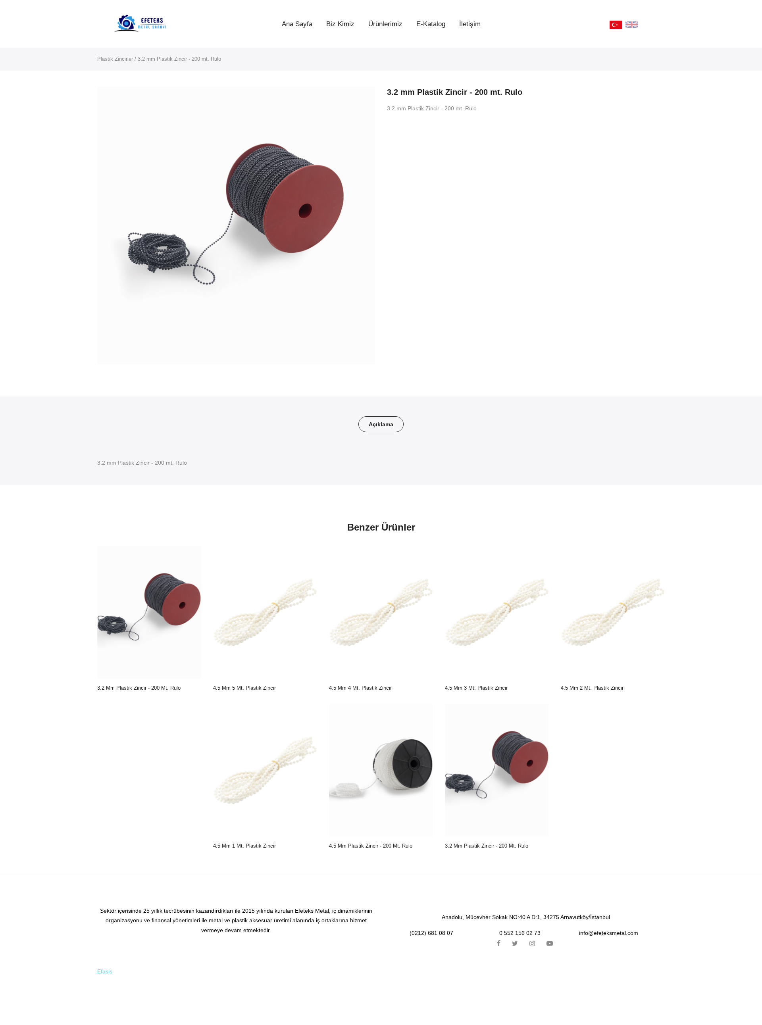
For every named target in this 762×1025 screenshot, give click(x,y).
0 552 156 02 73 (520, 933)
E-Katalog (430, 24)
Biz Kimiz (340, 24)
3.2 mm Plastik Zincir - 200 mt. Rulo (139, 688)
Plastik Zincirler (115, 59)
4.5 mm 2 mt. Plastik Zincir (592, 688)
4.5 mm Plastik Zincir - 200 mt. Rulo (370, 846)
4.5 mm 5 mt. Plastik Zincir (244, 688)
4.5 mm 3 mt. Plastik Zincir (476, 688)
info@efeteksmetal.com (608, 933)
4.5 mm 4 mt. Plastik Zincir (360, 688)
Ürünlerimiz (385, 24)
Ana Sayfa (297, 24)
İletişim (470, 24)
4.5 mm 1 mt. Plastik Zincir (244, 846)
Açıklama (381, 424)
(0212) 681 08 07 (431, 933)
